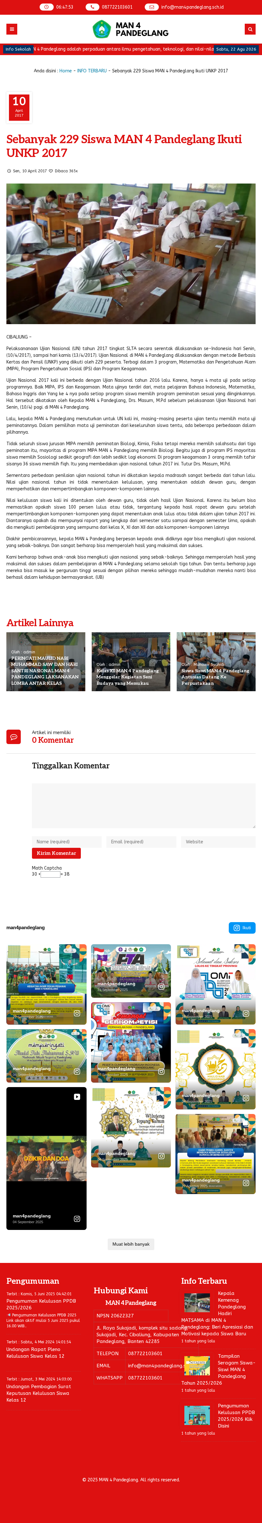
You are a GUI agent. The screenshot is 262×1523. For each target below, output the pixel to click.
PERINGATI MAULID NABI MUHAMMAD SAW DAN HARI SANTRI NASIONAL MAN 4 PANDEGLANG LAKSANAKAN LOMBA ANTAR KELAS (45, 671)
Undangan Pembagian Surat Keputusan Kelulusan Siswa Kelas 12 (38, 1393)
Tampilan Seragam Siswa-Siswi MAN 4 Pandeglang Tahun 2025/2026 (218, 1369)
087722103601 (117, 7)
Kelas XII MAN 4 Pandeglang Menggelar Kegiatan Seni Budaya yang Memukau (127, 677)
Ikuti (247, 927)
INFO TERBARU (92, 71)
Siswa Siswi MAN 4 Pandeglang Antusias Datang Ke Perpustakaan (215, 677)
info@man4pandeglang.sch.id (192, 7)
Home (65, 71)
